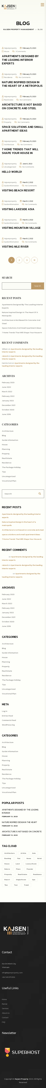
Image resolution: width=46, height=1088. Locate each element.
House (6, 51)
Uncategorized (10, 166)
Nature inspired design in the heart (19, 822)
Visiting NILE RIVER (15, 247)
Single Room (21, 879)
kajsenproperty (10, 47)
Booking (7, 858)
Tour (16, 885)
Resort (7, 879)
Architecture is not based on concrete (22, 831)
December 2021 (8, 405)
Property (7, 122)
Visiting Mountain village (21, 228)
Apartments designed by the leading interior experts (20, 60)
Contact (5, 1017)
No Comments (25, 77)
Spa (33, 879)
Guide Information (11, 185)
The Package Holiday (11, 467)
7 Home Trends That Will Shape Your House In (20, 151)
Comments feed (9, 720)
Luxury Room (31, 864)
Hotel (39, 858)
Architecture (9, 144)
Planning (6, 449)
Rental (4, 1003)
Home (28, 858)
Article (23, 853)
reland (5, 355)
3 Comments (21, 51)
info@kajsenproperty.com (12, 972)
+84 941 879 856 (8, 977)
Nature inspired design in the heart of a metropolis (22, 84)
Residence (8, 77)
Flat (18, 858)
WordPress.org (8, 724)
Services (5, 1008)
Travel (26, 885)
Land (18, 864)
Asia (34, 853)
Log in (4, 711)
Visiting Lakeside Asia (18, 209)
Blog (4, 435)
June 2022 (6, 387)
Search (7, 277)
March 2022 (7, 391)
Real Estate (8, 99)
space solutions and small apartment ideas (22, 129)
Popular (30, 869)
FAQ (3, 1022)
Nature (7, 869)
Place (18, 869)
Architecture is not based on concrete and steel (22, 106)
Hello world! (12, 172)
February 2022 (8, 396)
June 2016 (6, 414)
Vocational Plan (9, 480)
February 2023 (8, 382)
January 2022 (8, 400)
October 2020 (8, 409)
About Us (6, 1012)
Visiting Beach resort (18, 190)
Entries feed (7, 715)
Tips (4, 471)
